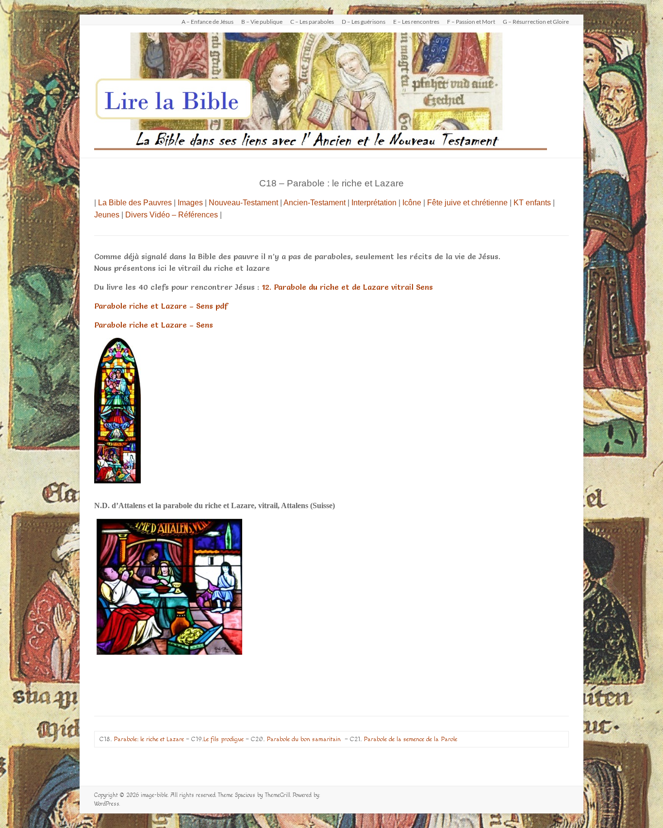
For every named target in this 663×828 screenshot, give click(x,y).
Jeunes (106, 215)
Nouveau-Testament (243, 203)
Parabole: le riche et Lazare (149, 739)
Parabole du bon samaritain (303, 739)
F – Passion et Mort (471, 21)
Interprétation (374, 203)
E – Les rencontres (416, 21)
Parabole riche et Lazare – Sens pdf (161, 306)
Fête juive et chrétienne (467, 203)
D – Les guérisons (363, 21)
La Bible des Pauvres (135, 203)
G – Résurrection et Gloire (536, 21)
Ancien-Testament (314, 203)
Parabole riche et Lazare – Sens (153, 325)
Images (190, 203)
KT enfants (532, 203)
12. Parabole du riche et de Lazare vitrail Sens (347, 287)
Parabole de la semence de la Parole (410, 739)
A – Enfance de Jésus (207, 21)
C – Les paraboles (312, 21)
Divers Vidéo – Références (171, 215)
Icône (411, 203)
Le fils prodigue (223, 739)
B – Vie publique (261, 21)
